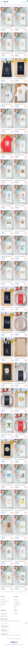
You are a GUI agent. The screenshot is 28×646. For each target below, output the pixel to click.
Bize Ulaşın (3, 604)
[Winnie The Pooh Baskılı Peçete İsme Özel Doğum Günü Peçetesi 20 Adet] (7, 575)
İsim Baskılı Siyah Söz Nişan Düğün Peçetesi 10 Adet (11, 332)
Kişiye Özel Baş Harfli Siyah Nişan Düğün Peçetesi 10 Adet (12, 459)
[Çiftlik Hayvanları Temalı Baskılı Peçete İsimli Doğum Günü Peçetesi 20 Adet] (20, 169)
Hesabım (15, 599)
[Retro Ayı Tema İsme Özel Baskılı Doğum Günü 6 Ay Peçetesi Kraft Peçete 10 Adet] (7, 525)
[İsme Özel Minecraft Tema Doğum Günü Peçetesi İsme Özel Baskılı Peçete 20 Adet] (7, 423)
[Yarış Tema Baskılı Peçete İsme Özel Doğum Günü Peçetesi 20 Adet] (20, 575)
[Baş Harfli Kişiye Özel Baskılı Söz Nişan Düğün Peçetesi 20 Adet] (7, 93)
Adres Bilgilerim (17, 602)
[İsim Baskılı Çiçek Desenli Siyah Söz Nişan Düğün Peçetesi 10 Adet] (7, 296)
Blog (15, 607)
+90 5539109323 (4, 627)
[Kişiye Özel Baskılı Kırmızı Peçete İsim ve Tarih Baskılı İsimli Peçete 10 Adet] (20, 423)
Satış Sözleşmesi (4, 613)
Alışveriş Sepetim (17, 604)
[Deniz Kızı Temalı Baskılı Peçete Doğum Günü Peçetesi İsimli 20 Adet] (20, 194)
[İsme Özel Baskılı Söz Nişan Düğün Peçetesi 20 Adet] (20, 398)
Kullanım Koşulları (4, 616)
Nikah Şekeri (16, 613)
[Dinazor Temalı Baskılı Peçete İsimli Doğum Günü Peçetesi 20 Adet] (7, 220)
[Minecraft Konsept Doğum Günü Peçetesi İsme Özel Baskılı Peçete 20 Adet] (20, 474)
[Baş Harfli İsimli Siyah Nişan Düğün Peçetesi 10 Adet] (20, 67)
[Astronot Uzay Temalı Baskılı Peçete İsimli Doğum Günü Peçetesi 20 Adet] (20, 17)
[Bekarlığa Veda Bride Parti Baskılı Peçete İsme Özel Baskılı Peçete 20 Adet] (20, 93)
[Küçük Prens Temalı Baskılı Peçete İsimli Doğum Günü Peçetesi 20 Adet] (20, 448)
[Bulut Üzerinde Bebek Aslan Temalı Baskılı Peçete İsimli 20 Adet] (7, 169)
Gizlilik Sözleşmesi (4, 614)
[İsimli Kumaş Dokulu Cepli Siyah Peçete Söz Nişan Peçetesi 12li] (7, 347)
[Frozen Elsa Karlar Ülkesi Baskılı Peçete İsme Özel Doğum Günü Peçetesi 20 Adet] (20, 245)
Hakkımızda (3, 599)
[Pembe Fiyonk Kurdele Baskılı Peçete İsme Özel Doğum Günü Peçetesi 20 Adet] (7, 499)
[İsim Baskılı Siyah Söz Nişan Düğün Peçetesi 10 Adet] (7, 321)
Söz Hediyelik (3, 602)
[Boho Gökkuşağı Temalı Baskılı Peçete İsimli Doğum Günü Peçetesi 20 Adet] (20, 118)
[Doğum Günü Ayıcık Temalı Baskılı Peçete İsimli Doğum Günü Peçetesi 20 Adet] (20, 220)
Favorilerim (16, 606)
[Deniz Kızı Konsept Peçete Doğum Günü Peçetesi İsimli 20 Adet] (7, 194)
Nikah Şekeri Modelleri (5, 601)
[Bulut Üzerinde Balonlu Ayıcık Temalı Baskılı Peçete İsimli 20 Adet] (20, 144)
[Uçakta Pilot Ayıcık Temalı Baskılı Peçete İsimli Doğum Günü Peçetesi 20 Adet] (7, 550)
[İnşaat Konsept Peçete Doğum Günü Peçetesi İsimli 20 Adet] (20, 271)
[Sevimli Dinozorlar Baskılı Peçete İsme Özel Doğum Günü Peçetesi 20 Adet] (20, 525)
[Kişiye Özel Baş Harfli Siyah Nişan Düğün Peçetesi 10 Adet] (7, 448)
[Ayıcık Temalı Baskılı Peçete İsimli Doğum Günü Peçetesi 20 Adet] (20, 42)
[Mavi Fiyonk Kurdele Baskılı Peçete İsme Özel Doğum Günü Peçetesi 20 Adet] (7, 474)
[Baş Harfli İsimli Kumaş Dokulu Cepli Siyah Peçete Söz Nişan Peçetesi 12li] (7, 67)
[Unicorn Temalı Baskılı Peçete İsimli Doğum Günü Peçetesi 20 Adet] (20, 550)
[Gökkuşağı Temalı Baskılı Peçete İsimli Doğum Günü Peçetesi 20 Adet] (7, 271)
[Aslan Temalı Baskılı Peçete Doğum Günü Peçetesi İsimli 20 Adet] (7, 17)
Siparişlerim (16, 601)
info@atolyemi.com (4, 631)
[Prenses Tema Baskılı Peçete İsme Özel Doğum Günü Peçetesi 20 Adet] (20, 499)
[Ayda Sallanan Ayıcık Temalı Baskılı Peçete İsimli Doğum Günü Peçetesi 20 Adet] (7, 42)
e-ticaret (11, 644)
